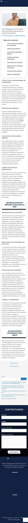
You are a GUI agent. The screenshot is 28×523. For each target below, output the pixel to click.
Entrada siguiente (14, 366)
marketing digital (8, 35)
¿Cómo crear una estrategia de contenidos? (15, 44)
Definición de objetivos (13, 48)
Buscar (3, 376)
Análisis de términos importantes (13, 58)
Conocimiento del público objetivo (14, 53)
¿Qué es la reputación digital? (9, 398)
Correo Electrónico (6, 428)
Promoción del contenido (14, 71)
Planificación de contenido (15, 62)
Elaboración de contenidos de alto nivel (15, 66)
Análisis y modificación (13, 74)
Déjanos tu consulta (7, 434)
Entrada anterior (14, 363)
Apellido (3, 421)
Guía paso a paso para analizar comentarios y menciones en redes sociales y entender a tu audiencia (13, 387)
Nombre (3, 415)
